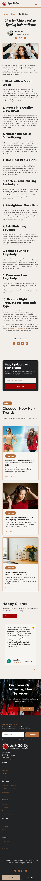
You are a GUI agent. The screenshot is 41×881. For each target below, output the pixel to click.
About (4, 762)
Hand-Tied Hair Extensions (9, 785)
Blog (13, 14)
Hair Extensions (6, 826)
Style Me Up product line (17, 328)
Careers (4, 776)
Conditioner (5, 807)
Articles (5, 818)
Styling (4, 811)
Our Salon (4, 773)
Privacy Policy (30, 739)
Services (5, 781)
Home (5, 14)
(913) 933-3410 (12, 759)
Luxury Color (5, 792)
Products (5, 800)
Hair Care (4, 823)
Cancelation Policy (7, 848)
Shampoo (4, 804)
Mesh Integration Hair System (10, 789)
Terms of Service (6, 845)
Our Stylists (5, 770)
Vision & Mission (6, 767)
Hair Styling (5, 829)
